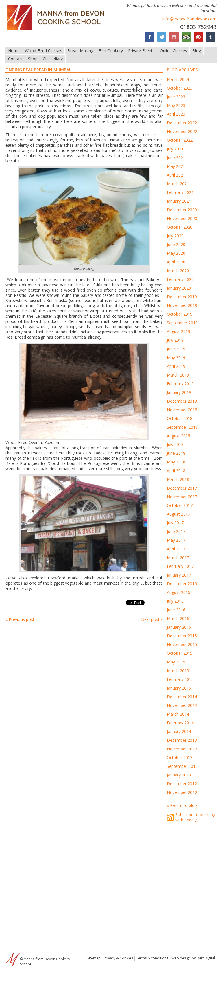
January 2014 (179, 731)
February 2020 (180, 279)
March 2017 (178, 557)
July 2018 (175, 444)
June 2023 (176, 96)
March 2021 (178, 183)
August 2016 (178, 592)
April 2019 (176, 366)
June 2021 (176, 157)
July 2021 (175, 149)
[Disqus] (84, 704)
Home (14, 50)
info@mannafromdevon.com (189, 18)
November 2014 (182, 705)
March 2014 (178, 714)
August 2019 (178, 331)
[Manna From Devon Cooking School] (57, 30)
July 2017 (175, 522)
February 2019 (180, 383)
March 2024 (178, 79)
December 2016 (182, 583)
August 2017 (178, 514)
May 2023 (176, 105)
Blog (196, 50)
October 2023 (180, 88)
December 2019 (182, 296)
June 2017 (176, 531)
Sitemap (94, 958)
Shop (33, 58)
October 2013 (180, 757)
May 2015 (176, 662)
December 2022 (182, 123)
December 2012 (182, 783)
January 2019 (179, 392)
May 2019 (176, 357)
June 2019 (176, 349)
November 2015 (182, 644)
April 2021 (176, 175)
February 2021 (180, 192)
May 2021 (176, 166)
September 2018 (182, 427)
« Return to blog (182, 805)
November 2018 (182, 409)
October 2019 (180, 314)
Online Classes (173, 50)
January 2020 (179, 288)
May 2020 (176, 253)
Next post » (152, 619)
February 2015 (180, 679)
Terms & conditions (152, 958)
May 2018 (176, 462)
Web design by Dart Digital (193, 958)
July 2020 (175, 236)
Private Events (141, 50)
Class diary (53, 58)
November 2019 (182, 305)
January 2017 (179, 575)
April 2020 (176, 262)
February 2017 (180, 566)
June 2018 (176, 453)
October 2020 (180, 227)
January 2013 (179, 775)
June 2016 (176, 609)
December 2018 (182, 401)
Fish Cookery (111, 50)
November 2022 (182, 131)
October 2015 (180, 653)
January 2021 (179, 201)
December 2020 (182, 209)
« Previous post (19, 619)
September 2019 (182, 322)
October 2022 (180, 140)
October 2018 (180, 418)
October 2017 (180, 505)
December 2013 (182, 740)
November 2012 (182, 792)
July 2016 (175, 601)
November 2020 (182, 218)
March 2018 (178, 479)
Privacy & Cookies (118, 958)
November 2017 (182, 496)
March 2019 (178, 375)
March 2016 (178, 618)
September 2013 (182, 766)
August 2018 (178, 436)
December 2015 (182, 636)
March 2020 (178, 270)
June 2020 (176, 244)
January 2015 (179, 688)
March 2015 (178, 670)
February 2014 (180, 722)
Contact (15, 58)
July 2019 (175, 340)
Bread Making (80, 50)
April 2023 (176, 114)
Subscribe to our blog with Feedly (195, 817)
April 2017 (176, 549)
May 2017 (176, 540)
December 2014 (182, 696)
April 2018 (176, 470)
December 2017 (182, 488)
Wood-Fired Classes (43, 50)
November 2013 (182, 749)
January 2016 (179, 627)
